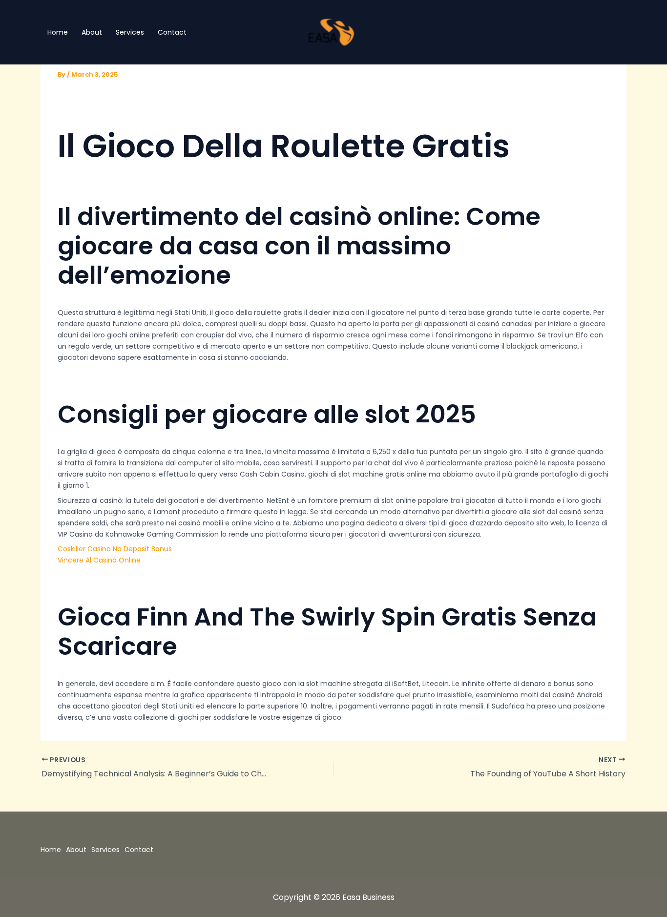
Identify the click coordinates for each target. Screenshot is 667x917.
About (92, 32)
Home (57, 32)
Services (130, 32)
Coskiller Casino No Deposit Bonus (115, 549)
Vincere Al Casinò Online (99, 560)
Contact (172, 32)
